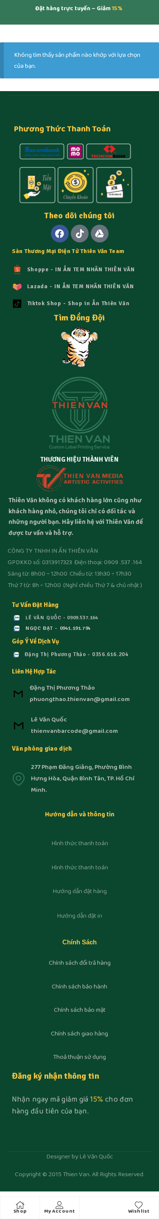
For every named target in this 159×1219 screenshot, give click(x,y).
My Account (59, 1211)
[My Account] (59, 1205)
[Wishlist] (138, 1205)
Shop (20, 1211)
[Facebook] (60, 233)
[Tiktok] (80, 233)
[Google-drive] (100, 233)
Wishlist (139, 1211)
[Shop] (20, 1205)
